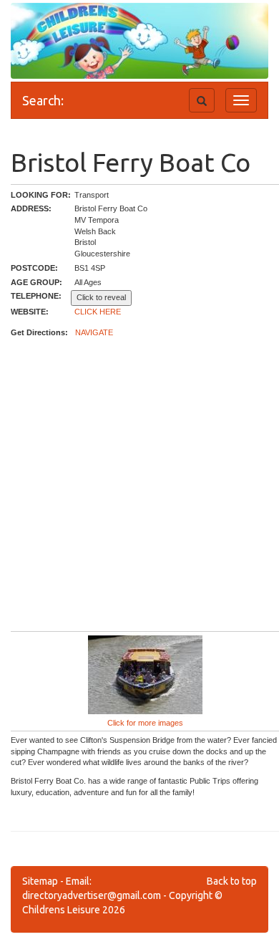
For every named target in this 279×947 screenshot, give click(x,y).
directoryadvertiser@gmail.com (91, 895)
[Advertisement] (139, 485)
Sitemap (40, 881)
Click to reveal (101, 297)
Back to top (232, 881)
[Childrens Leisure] (75, 28)
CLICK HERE (97, 311)
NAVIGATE (94, 332)
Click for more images (145, 722)
